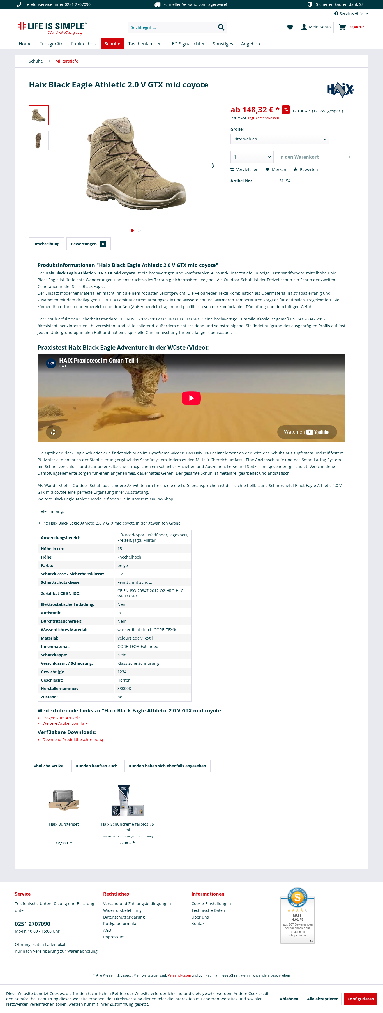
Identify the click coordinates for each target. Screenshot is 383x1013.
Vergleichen (247, 169)
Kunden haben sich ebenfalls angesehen (167, 766)
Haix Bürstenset (64, 824)
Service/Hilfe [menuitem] (351, 13)
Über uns (200, 917)
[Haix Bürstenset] (64, 799)
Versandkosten (179, 975)
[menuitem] (177, 27)
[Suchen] (221, 27)
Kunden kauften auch (96, 766)
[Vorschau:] (39, 115)
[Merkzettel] (290, 27)
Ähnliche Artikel (48, 766)
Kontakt (199, 923)
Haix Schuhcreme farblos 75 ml (127, 827)
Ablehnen (289, 999)
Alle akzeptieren (322, 999)
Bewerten (308, 169)
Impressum (113, 937)
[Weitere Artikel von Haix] (340, 90)
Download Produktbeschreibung (72, 739)
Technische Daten (208, 910)
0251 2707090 (32, 923)
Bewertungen (87, 243)
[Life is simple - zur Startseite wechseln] (52, 29)
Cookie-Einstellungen (211, 903)
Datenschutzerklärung (124, 917)
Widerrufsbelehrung (122, 910)
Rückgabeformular (120, 923)
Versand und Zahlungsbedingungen (137, 903)
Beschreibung (46, 243)
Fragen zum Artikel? (60, 718)
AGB (107, 930)
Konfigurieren (360, 999)
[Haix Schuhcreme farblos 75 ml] (128, 799)
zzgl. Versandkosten (263, 118)
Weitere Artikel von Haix (64, 723)
